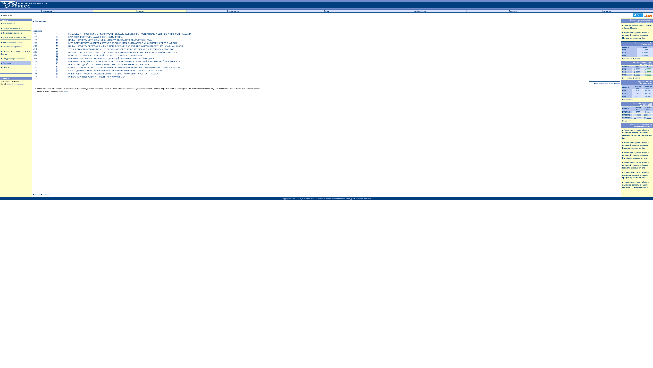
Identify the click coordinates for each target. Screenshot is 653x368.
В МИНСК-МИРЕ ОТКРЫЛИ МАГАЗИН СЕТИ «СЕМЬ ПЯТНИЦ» (95, 37)
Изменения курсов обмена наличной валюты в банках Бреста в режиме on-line (635, 145)
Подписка (7, 63)
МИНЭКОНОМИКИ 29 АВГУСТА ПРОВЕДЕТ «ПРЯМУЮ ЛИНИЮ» (96, 77)
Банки (326, 11)
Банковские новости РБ (13, 28)
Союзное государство (12, 47)
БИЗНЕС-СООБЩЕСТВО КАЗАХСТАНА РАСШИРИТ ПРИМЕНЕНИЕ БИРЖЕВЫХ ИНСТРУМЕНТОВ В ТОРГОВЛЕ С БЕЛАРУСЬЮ (124, 68)
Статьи (6, 68)
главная (46, 195)
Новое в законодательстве (14, 37)
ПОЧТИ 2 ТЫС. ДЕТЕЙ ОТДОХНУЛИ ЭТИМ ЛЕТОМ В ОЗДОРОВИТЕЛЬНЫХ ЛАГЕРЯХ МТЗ (108, 65)
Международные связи (12, 42)
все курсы (627, 58)
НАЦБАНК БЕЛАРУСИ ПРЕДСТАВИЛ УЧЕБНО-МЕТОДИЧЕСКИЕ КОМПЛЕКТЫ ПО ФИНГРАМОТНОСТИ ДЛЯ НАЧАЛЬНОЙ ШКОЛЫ (125, 46)
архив (617, 83)
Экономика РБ (9, 24)
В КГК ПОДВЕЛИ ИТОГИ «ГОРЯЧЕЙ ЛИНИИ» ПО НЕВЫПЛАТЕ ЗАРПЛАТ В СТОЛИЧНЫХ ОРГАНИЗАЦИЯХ (115, 71)
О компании (46, 11)
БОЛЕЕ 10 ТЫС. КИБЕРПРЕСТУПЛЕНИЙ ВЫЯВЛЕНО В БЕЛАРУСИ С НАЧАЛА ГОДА (105, 55)
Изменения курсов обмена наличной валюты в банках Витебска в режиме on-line (635, 155)
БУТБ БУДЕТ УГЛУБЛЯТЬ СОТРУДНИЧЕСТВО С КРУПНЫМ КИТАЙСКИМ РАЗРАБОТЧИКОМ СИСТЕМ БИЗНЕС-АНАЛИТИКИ (123, 43)
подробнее (628, 99)
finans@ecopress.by (15, 84)
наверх (38, 195)
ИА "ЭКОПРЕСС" (309, 199)
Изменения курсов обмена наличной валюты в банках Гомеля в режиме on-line (635, 165)
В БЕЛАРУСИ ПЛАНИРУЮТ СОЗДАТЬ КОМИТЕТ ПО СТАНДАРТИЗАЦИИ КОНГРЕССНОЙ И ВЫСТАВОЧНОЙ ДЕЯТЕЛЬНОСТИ (124, 61)
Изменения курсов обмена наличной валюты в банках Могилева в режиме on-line (635, 185)
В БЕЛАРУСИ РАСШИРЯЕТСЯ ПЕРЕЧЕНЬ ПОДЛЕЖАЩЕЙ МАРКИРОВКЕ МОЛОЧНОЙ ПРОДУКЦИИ (112, 58)
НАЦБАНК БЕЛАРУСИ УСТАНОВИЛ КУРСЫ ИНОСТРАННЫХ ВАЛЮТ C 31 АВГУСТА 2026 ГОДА (110, 40)
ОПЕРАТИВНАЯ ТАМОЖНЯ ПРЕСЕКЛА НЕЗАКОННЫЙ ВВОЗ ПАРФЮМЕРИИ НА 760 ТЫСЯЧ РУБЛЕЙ (113, 74)
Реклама (513, 11)
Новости (140, 11)
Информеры (420, 11)
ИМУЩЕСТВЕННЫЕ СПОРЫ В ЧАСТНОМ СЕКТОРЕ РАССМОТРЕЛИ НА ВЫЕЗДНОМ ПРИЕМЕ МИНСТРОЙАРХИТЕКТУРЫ (122, 52)
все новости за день (604, 83)
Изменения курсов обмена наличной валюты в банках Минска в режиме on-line (635, 35)
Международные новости (13, 59)
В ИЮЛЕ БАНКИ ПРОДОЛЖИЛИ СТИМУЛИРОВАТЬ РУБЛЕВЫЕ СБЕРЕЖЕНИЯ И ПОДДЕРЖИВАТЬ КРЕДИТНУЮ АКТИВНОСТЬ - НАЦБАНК (129, 34)
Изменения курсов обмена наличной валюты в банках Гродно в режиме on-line (635, 175)
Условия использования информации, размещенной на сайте (344, 199)
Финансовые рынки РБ (12, 33)
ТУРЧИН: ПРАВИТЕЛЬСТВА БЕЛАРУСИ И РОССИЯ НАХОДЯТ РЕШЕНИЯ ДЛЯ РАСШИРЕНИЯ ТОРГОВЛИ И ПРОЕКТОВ (121, 49)
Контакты (606, 11)
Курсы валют (233, 11)
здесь (65, 91)
